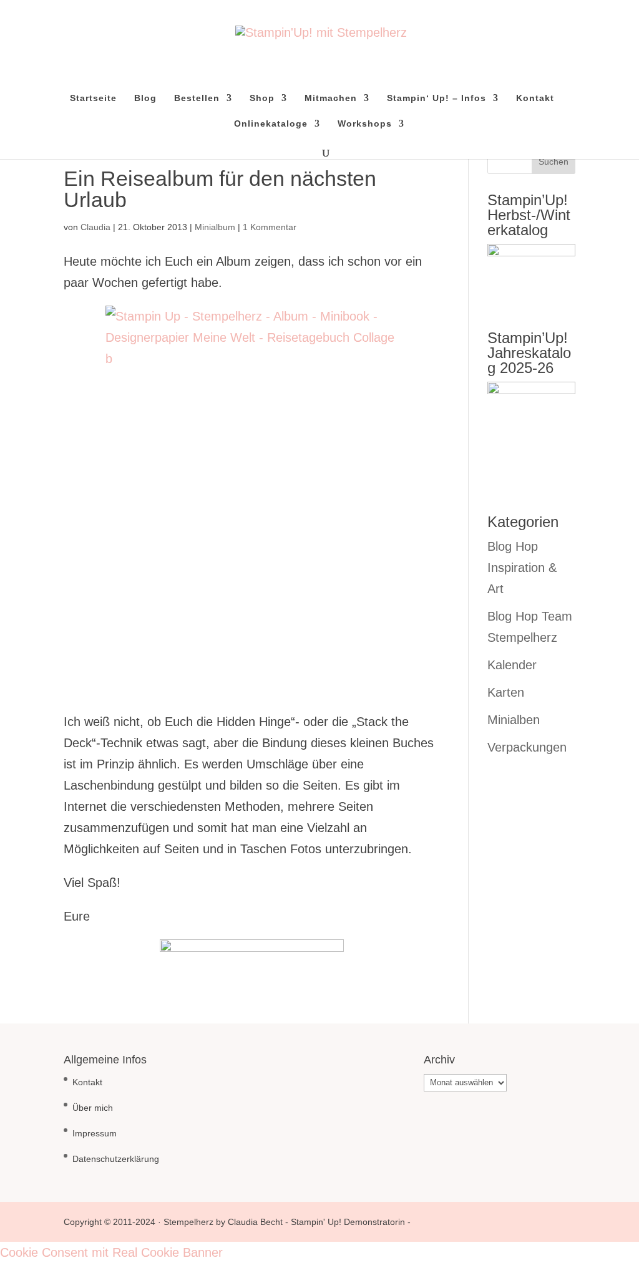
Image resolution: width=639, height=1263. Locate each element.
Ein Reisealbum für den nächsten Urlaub (220, 189)
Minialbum (215, 227)
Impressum (94, 1133)
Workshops (365, 123)
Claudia (95, 227)
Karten (505, 692)
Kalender (512, 665)
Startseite (93, 98)
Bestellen (197, 98)
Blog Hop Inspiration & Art (522, 568)
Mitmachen (331, 98)
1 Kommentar (269, 227)
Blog (145, 98)
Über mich (92, 1108)
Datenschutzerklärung (115, 1159)
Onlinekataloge (271, 123)
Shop (262, 98)
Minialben (513, 720)
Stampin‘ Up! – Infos (436, 98)
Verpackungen (527, 747)
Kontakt (535, 98)
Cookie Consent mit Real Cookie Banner (111, 1252)
